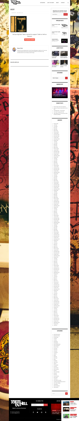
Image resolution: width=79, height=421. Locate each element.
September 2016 (57, 289)
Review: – (73, 417)
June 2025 (55, 143)
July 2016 (55, 291)
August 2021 (56, 207)
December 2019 (56, 234)
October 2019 (56, 237)
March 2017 (56, 280)
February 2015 (56, 315)
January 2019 (56, 250)
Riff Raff (55, 373)
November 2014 (56, 319)
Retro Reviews (56, 369)
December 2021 (56, 201)
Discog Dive (56, 341)
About (57, 2)
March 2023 (56, 180)
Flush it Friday (56, 346)
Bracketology (56, 337)
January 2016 (56, 300)
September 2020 (57, 222)
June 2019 (55, 243)
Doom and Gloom (57, 345)
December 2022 (56, 184)
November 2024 (56, 152)
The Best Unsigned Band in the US (59, 381)
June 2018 (55, 259)
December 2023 (56, 168)
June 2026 (55, 126)
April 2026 (55, 129)
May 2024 (55, 161)
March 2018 (56, 264)
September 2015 (57, 305)
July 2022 (55, 191)
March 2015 (56, 314)
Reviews (75, 415)
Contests (55, 338)
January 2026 (56, 133)
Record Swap (56, 367)
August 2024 (56, 157)
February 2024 (56, 165)
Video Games (56, 387)
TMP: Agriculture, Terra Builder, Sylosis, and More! (73, 410)
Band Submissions (57, 334)
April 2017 (55, 279)
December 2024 (56, 151)
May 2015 (55, 311)
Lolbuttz (55, 353)
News (75, 407)
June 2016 (55, 293)
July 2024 (55, 158)
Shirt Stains (56, 377)
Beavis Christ (14, 12)
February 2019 (56, 248)
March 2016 (56, 297)
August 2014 (56, 323)
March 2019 (56, 247)
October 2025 (56, 137)
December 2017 (56, 268)
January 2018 (56, 266)
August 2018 (56, 257)
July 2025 (55, 141)
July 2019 (55, 241)
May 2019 (55, 244)
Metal (71, 414)
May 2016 (55, 294)
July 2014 (55, 325)
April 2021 (55, 212)
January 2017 (56, 283)
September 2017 (57, 272)
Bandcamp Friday (57, 335)
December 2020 (56, 218)
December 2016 (56, 284)
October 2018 (56, 254)
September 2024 (57, 155)
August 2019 (56, 240)
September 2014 (57, 322)
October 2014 (56, 321)
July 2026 (55, 125)
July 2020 (55, 225)
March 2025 (56, 147)
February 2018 (56, 265)
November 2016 (56, 286)
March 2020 (56, 230)
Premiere (72, 401)
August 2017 (56, 273)
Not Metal (55, 360)
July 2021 (55, 208)
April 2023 (55, 179)
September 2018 (57, 255)
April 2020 (55, 229)
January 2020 (56, 233)
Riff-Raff (55, 374)
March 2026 (56, 130)
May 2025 (55, 144)
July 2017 (55, 275)
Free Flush (55, 348)
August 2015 (56, 307)
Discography (56, 342)
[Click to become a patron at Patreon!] (29, 39)
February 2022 (56, 198)
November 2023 (56, 169)
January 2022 (56, 200)
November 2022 (56, 186)
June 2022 (55, 193)
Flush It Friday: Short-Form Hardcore (54, 57)
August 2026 (56, 123)
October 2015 (56, 304)
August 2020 (56, 223)
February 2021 (56, 215)
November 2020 (56, 219)
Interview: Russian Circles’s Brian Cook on (63, 57)
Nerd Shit (55, 356)
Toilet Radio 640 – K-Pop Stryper (59, 110)
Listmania (55, 351)
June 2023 (55, 176)
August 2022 (56, 190)
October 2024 (56, 154)
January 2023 (56, 183)
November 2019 (56, 236)
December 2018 (56, 251)
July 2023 (55, 175)
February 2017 (56, 282)
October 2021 (56, 204)
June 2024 (55, 159)
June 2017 (55, 276)
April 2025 (55, 145)
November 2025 (56, 136)
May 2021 (55, 211)
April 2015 (55, 312)
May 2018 (55, 261)
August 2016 (56, 290)
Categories (42, 2)
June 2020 (55, 226)
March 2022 (56, 197)
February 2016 (56, 298)
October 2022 (56, 187)
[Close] (62, 399)
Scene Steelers (56, 376)
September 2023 (57, 172)
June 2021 (55, 209)
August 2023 (56, 173)
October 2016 (56, 287)
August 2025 (56, 140)
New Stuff (72, 407)
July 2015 (55, 308)
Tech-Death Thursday (57, 380)
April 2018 (55, 262)
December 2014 (56, 318)
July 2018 (55, 258)
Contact (63, 2)
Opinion (72, 415)
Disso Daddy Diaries (57, 344)
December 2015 (56, 301)
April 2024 (55, 162)
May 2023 (55, 177)
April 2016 (55, 296)
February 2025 (56, 148)
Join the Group (50, 2)
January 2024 (56, 166)
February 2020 (56, 232)
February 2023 (56, 182)
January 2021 (56, 216)
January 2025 (56, 150)
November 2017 (56, 269)
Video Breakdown (57, 385)
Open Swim (72, 408)
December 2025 (56, 134)
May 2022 (55, 194)
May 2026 (55, 127)
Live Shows (56, 352)
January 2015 (56, 316)
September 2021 (57, 205)
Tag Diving (55, 378)
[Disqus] (29, 81)
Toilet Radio (56, 384)
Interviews (55, 349)
